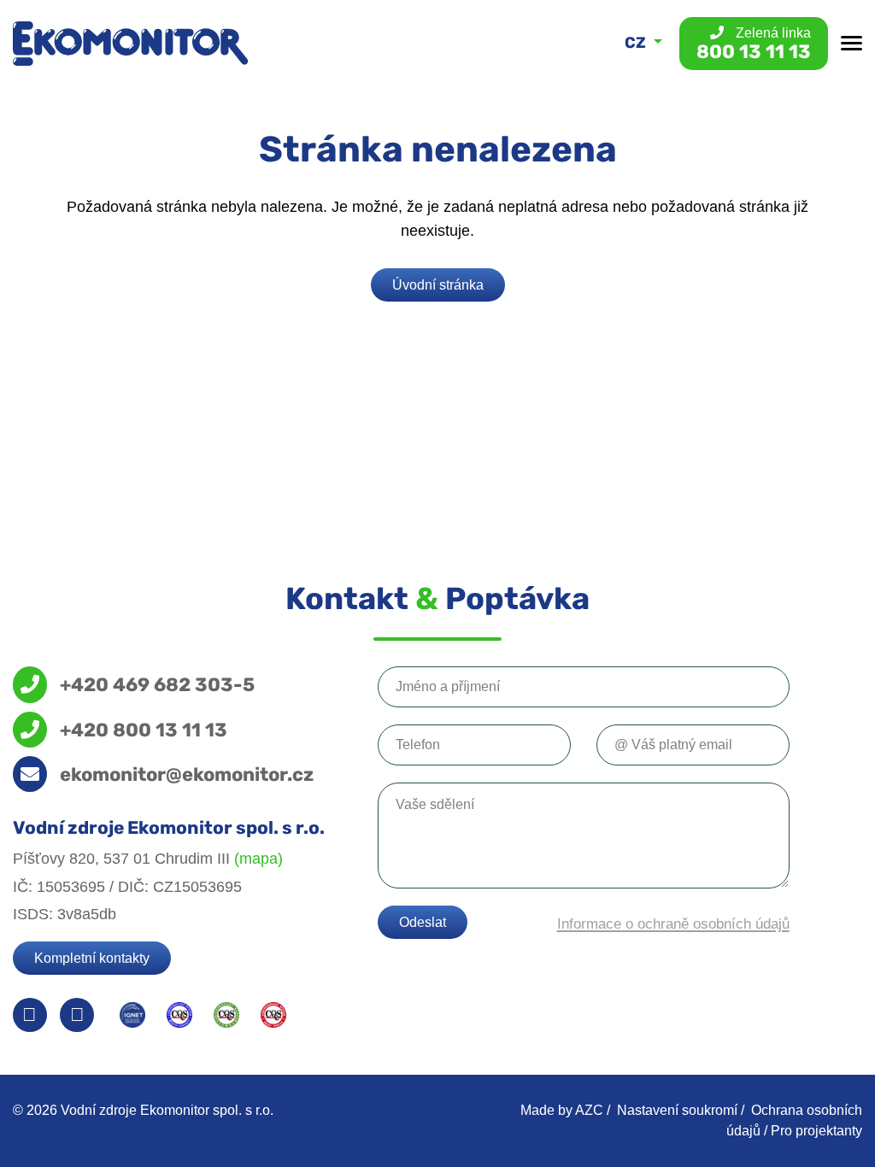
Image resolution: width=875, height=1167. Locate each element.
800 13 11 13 (753, 44)
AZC (589, 1110)
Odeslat (422, 922)
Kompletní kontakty (92, 958)
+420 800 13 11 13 (143, 729)
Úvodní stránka (438, 285)
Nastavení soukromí (677, 1110)
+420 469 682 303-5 (157, 684)
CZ (637, 42)
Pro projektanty (816, 1130)
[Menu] (851, 43)
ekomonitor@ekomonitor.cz (187, 774)
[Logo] (130, 43)
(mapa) (258, 858)
